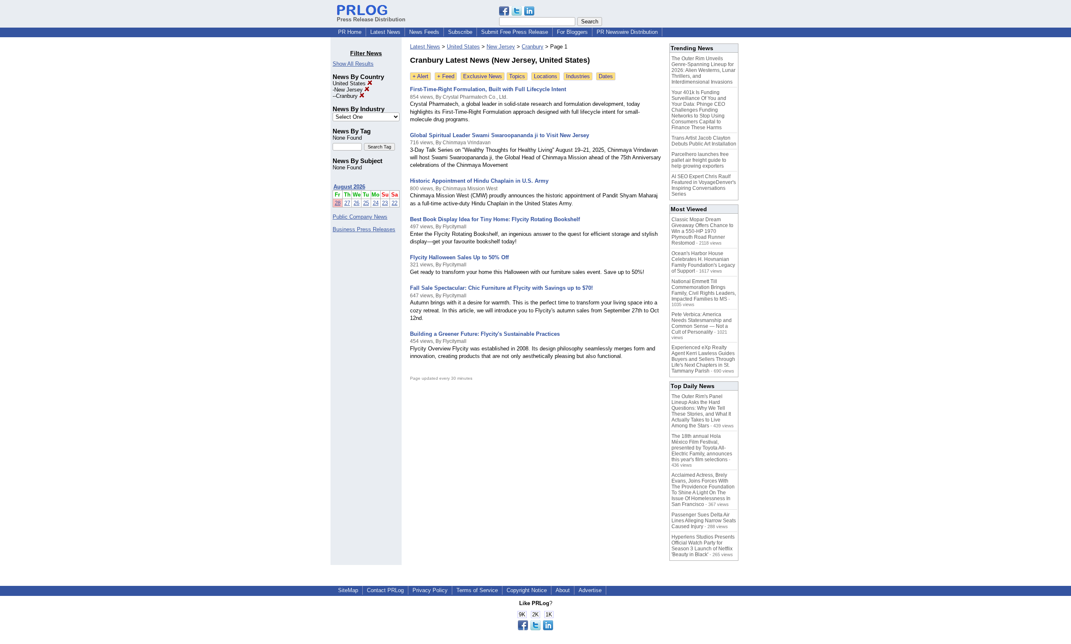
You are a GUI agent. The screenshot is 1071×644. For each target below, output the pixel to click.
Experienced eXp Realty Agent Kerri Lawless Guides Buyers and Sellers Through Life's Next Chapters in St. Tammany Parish (703, 359)
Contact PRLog (385, 590)
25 (366, 203)
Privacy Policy (430, 590)
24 (376, 203)
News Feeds (424, 32)
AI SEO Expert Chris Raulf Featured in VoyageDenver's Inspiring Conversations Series (703, 185)
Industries (578, 76)
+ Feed (445, 76)
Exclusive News (482, 76)
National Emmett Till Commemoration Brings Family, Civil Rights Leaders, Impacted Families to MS (703, 290)
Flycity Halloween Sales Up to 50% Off (459, 257)
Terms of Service (477, 590)
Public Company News (360, 217)
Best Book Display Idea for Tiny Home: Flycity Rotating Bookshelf (495, 219)
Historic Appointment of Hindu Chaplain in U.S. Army (479, 181)
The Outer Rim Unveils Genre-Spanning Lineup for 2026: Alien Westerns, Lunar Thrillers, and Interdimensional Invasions (703, 70)
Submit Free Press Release (514, 32)
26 (356, 203)
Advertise (590, 590)
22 (394, 203)
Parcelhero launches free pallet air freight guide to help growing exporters (700, 160)
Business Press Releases (364, 229)
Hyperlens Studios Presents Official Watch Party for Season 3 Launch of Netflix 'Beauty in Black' (703, 545)
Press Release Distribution (371, 19)
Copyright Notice (527, 590)
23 (385, 203)
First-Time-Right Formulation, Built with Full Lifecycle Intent (488, 89)
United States (350, 83)
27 (347, 203)
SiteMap (348, 590)
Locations (545, 76)
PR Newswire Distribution (627, 32)
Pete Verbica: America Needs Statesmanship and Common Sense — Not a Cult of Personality (701, 323)
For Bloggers (572, 32)
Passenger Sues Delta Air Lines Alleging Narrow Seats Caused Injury (703, 520)
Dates (606, 76)
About (563, 590)
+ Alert (420, 76)
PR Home (349, 32)
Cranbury (347, 96)
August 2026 (349, 187)
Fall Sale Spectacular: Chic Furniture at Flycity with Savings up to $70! (501, 288)
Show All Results (353, 64)
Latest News (385, 32)
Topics (517, 76)
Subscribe (460, 32)
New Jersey (349, 90)
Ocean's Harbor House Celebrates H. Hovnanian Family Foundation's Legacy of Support (703, 262)
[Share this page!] (516, 13)
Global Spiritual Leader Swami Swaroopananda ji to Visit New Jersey (499, 135)
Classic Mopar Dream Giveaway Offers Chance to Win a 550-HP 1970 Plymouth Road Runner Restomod (702, 231)
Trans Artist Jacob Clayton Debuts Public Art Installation (703, 141)
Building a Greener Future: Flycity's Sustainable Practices (485, 334)
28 (338, 203)
